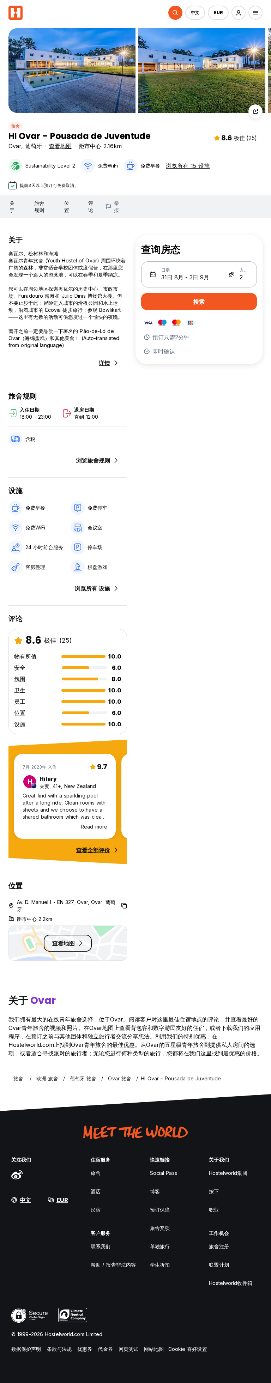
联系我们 (100, 1246)
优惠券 (84, 1349)
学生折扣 (160, 1265)
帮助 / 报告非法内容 (113, 1265)
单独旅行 (160, 1246)
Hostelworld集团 (228, 1173)
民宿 (96, 1210)
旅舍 (15, 126)
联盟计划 (219, 1265)
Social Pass (163, 1173)
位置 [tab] (66, 206)
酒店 (96, 1191)
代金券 (105, 1349)
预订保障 (160, 1210)
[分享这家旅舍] (255, 111)
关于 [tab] (12, 206)
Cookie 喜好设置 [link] (187, 1349)
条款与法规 (59, 1349)
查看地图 (60, 146)
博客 (155, 1191)
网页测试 (128, 1349)
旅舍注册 (219, 1246)
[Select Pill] (175, 13)
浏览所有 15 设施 (188, 165)
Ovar (14, 146)
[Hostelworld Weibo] (17, 1174)
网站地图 (154, 1349)
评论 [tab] (90, 206)
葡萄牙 (33, 146)
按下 (214, 1191)
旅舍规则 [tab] (39, 206)
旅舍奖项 (160, 1228)
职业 (214, 1210)
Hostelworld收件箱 (230, 1283)
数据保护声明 (26, 1349)
